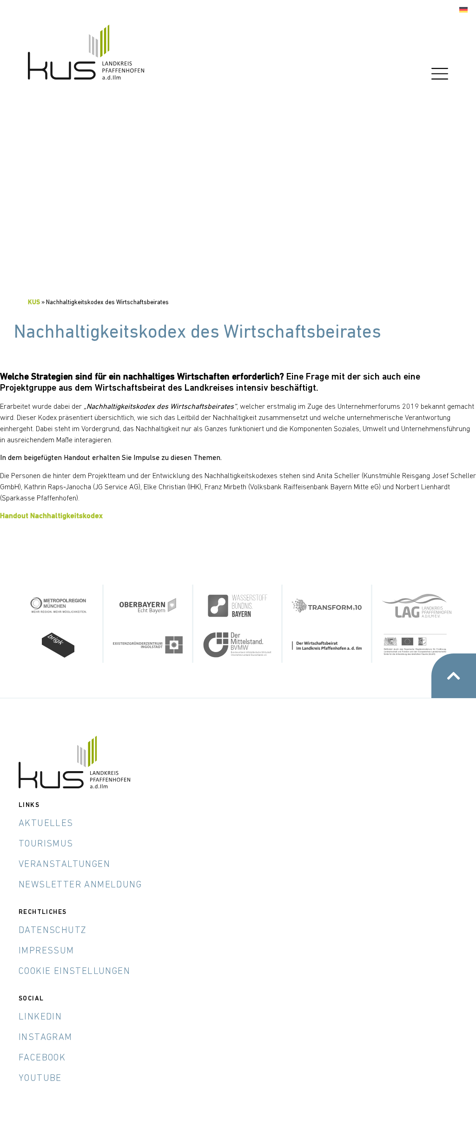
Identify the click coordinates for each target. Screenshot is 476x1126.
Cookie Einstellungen (74, 971)
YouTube (40, 1078)
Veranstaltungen (64, 864)
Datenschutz (52, 930)
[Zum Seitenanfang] (453, 675)
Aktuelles (46, 823)
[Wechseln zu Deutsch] (463, 10)
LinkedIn (40, 1017)
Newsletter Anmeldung (80, 885)
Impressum (46, 951)
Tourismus (46, 844)
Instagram (46, 1037)
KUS (34, 303)
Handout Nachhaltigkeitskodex (51, 516)
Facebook (42, 1058)
